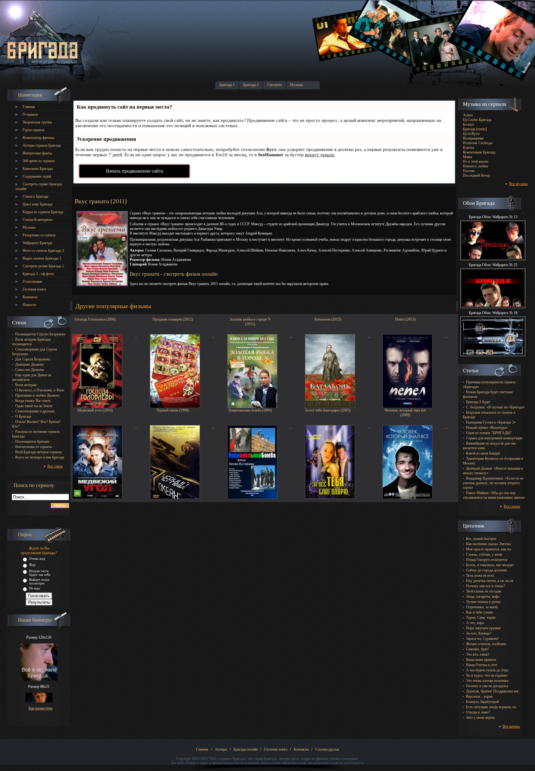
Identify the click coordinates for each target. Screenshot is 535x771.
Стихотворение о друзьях (35, 411)
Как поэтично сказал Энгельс (488, 544)
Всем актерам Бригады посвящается (31, 341)
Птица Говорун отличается (486, 560)
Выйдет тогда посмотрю (39, 581)
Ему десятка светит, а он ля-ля (489, 581)
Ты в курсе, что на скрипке (486, 675)
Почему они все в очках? (485, 586)
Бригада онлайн (245, 749)
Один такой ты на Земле (33, 406)
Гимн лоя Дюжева (29, 370)
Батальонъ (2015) (328, 319)
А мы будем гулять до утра (487, 670)
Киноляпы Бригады (38, 168)
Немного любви (475, 166)
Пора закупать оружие (483, 628)
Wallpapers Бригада (37, 243)
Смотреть (274, 85)
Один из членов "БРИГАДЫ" (489, 433)
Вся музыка (518, 184)
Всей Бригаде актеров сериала (38, 452)
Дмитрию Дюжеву (29, 364)
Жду (32, 564)
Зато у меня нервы (480, 717)
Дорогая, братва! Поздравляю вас (492, 691)
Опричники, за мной (482, 607)
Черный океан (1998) (172, 410)
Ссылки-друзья (327, 749)
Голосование (32, 281)
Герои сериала (33, 130)
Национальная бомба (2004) (250, 410)
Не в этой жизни (475, 161)
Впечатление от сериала (33, 447)
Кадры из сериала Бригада (43, 212)
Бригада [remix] (475, 129)
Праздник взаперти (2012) (172, 319)
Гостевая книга (34, 289)
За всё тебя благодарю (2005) (327, 410)
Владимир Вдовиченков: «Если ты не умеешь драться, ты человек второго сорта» (493, 483)
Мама (467, 157)
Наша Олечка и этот (481, 665)
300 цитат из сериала (38, 161)
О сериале (30, 114)
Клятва (468, 147)
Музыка (296, 85)
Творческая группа (37, 122)
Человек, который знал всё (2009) (405, 412)
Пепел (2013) (405, 319)
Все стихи (55, 466)
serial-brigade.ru (353, 763)
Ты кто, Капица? (478, 633)
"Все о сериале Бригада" (227, 758)
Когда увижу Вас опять (33, 400)
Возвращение (473, 138)
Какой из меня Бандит (483, 453)
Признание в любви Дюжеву (37, 395)
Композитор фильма (38, 138)
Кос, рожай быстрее (481, 538)
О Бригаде (23, 416)
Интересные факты (37, 153)
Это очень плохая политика (487, 680)
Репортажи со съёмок (39, 235)
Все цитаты (511, 726)
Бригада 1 (227, 85)
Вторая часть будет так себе (39, 572)
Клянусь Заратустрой (482, 702)
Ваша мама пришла (481, 659)
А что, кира (475, 623)
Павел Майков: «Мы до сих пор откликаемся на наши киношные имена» (494, 495)
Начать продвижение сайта (134, 171)
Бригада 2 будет (478, 402)
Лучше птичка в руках (483, 602)
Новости (29, 305)
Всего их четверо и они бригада (39, 457)
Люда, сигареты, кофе (482, 596)
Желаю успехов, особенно (486, 644)
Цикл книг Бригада (37, 204)
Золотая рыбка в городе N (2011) (250, 321)
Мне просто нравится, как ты (488, 549)
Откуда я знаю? (478, 712)
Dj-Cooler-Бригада (477, 120)
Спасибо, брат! (477, 649)
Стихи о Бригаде (35, 196)
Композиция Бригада (479, 152)
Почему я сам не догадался (487, 686)
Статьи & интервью (38, 220)
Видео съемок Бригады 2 (42, 258)
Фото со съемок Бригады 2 (43, 250)
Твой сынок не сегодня (483, 591)
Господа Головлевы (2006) (95, 319)
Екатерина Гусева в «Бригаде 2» (491, 422)
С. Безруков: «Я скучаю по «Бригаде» (495, 407)
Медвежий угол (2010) (95, 410)
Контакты (30, 297)
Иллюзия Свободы (478, 143)
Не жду (34, 588)
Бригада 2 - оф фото (38, 274)
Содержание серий (37, 176)
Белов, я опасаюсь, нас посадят (490, 565)
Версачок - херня (479, 696)
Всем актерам (26, 385)
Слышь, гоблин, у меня (484, 554)
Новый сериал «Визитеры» (487, 427)
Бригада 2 (251, 85)
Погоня (469, 171)
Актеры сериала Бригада (42, 145)
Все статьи (512, 506)
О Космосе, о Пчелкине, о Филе (39, 390)
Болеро (468, 124)
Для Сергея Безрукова (32, 359)
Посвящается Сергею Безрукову (40, 334)
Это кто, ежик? (477, 654)
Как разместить (40, 708)
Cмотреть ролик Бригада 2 (43, 266)
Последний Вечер (476, 175)
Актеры (221, 749)
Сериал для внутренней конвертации (494, 438)
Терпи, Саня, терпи (480, 617)
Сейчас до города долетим (486, 570)
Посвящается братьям (32, 441)
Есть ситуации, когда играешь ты (491, 707)
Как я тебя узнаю (479, 612)
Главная (29, 107)
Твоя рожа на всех (480, 575)
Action (468, 115)
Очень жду (37, 558)
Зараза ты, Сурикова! (482, 638)
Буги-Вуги (471, 133)
